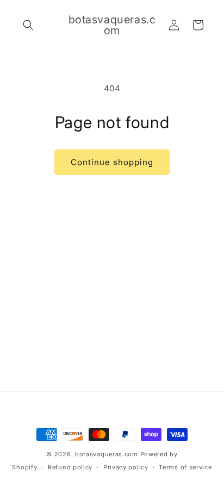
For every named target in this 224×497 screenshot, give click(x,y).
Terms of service (185, 467)
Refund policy (70, 467)
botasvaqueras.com (106, 454)
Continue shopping (112, 162)
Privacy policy (125, 467)
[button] (28, 25)
